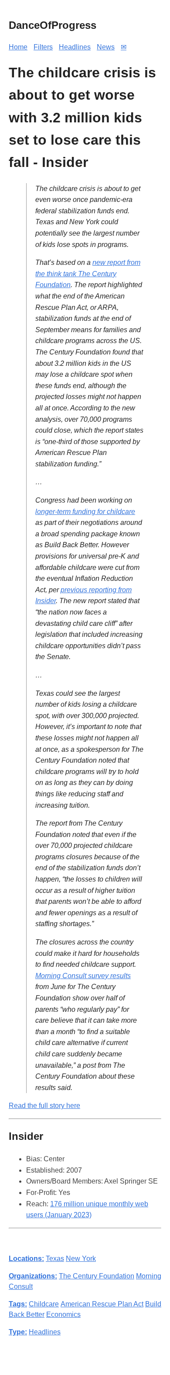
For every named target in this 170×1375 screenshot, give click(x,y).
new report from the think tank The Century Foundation (87, 273)
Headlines (75, 47)
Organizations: (33, 1276)
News (106, 47)
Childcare (44, 1304)
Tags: (18, 1304)
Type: (18, 1332)
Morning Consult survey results (83, 975)
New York (81, 1258)
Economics (63, 1314)
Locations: (26, 1258)
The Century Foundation (96, 1276)
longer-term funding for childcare (85, 511)
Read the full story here (44, 1105)
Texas (55, 1258)
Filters (43, 47)
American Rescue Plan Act (102, 1304)
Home (18, 47)
